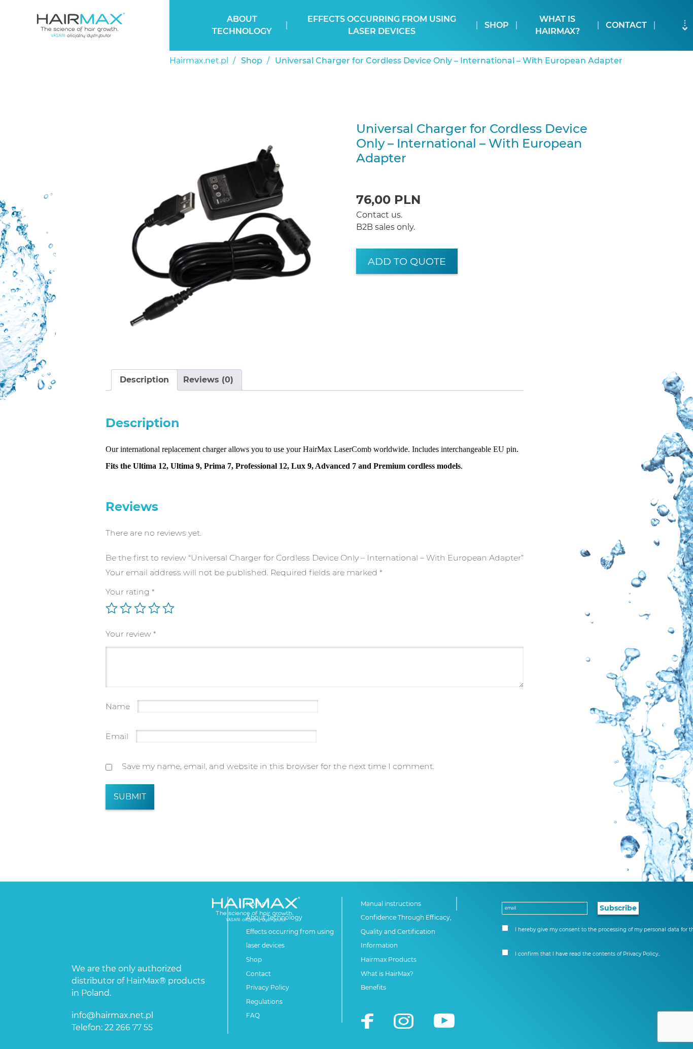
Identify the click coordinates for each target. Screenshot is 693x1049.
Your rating (130, 592)
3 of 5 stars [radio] (140, 608)
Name (118, 706)
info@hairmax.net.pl (112, 1015)
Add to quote (407, 261)
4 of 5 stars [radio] (154, 608)
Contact (626, 25)
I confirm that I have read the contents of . (586, 954)
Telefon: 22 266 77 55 (112, 1027)
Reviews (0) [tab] (208, 379)
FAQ (253, 1015)
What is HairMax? (557, 25)
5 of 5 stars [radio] (168, 608)
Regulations (264, 1001)
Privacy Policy (267, 987)
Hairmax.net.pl (198, 60)
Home (255, 903)
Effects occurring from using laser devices (381, 25)
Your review (131, 634)
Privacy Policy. (641, 954)
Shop (496, 25)
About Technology (242, 25)
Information (379, 945)
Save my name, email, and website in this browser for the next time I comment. (278, 766)
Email (117, 736)
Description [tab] (144, 379)
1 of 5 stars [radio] (112, 608)
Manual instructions (391, 903)
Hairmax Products (389, 959)
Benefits (373, 987)
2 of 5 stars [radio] (126, 608)
